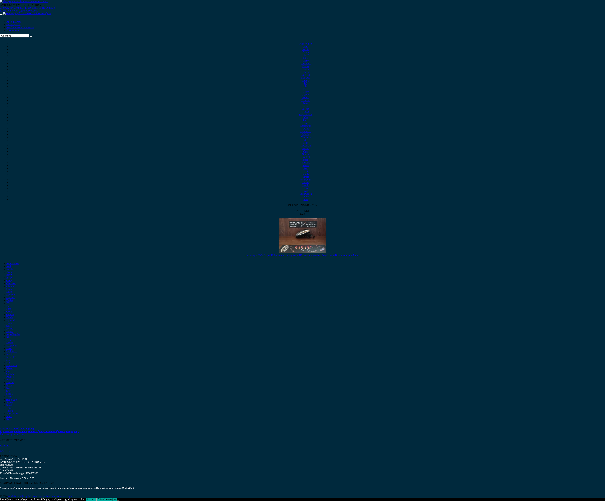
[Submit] (31, 36)
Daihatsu (305, 77)
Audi (305, 46)
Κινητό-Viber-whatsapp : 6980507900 (19, 10)
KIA (305, 117)
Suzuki (305, 185)
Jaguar (305, 111)
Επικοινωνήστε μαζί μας (12, 434)
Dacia (306, 72)
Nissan (305, 148)
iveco (305, 106)
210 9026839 (48, 7)
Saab (305, 168)
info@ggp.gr (6, 464)
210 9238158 (35, 7)
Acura (306, 52)
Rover (306, 165)
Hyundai (305, 100)
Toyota (305, 191)
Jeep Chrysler (305, 114)
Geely (306, 91)
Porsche (306, 159)
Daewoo (305, 74)
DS (305, 83)
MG (306, 140)
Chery (306, 60)
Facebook (5, 445)
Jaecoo (305, 108)
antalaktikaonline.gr (18, 496)
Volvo (306, 196)
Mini (305, 142)
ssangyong (305, 179)
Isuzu (305, 103)
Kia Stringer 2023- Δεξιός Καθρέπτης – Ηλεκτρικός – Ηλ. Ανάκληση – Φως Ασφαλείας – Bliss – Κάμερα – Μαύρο (302, 255)
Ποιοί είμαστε (13, 24)
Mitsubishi (305, 145)
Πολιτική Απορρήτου (107, 499)
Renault (306, 162)
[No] (118, 500)
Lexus (306, 128)
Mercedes (306, 137)
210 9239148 (20, 7)
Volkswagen (306, 193)
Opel (305, 151)
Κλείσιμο (91, 499)
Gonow (305, 94)
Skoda (305, 174)
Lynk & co (305, 131)
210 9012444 (6, 7)
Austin (305, 49)
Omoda (305, 154)
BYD (305, 57)
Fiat (306, 86)
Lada (305, 120)
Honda (305, 97)
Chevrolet (306, 63)
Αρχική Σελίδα (13, 21)
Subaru (305, 182)
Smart (306, 176)
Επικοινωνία (12, 30)
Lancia (305, 123)
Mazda (305, 134)
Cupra (306, 69)
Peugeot (306, 157)
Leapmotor (305, 125)
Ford (305, 89)
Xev (306, 199)
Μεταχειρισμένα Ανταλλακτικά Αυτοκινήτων (50, 496)
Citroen (305, 66)
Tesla (305, 188)
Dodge (305, 80)
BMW (305, 55)
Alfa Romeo (306, 43)
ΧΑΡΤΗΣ (5, 451)
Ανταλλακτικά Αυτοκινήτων (20, 27)
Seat (306, 171)
